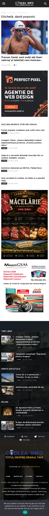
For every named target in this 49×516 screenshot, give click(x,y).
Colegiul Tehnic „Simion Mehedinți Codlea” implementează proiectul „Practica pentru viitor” (21, 142)
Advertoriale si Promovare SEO (30, 488)
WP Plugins (11, 491)
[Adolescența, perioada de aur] (7, 390)
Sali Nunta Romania (23, 491)
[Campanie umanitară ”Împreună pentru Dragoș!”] (7, 357)
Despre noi (18, 476)
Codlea (4, 133)
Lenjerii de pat (39, 494)
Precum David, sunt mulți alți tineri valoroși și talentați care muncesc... (22, 59)
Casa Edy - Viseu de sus (38, 491)
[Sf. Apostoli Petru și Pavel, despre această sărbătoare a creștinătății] (7, 410)
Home (8, 476)
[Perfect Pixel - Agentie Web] (24, 116)
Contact (39, 476)
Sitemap (29, 476)
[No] (46, 508)
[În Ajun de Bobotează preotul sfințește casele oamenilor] (7, 425)
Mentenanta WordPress (30, 485)
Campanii (25, 53)
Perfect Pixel (17, 485)
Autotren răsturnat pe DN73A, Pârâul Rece (21, 168)
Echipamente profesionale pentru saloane (19, 494)
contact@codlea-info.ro (30, 467)
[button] (45, 3)
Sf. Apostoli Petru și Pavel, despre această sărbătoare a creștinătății (29, 410)
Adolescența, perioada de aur (30, 387)
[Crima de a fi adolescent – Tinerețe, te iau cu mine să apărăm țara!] (7, 377)
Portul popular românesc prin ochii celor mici (23, 130)
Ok (25, 512)
